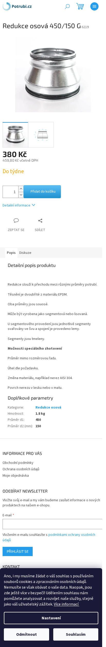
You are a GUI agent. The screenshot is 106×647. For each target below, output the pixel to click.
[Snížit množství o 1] (20, 195)
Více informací (66, 604)
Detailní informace (16, 205)
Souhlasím (76, 634)
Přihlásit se (18, 551)
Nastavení (51, 618)
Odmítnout (26, 634)
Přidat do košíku (43, 191)
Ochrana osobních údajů (21, 469)
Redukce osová (48, 407)
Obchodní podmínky (18, 462)
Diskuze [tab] (25, 252)
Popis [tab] (11, 252)
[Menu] (94, 6)
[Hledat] (67, 6)
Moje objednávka (16, 475)
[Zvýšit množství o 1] (20, 189)
